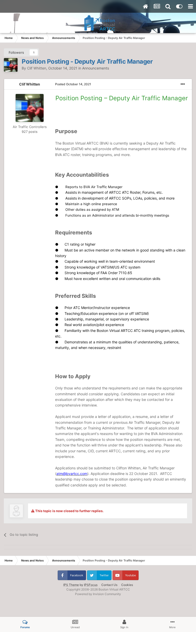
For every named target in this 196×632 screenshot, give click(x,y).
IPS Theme (71, 585)
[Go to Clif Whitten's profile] (11, 65)
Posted (73, 84)
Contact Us (109, 585)
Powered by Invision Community (98, 594)
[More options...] (183, 84)
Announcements (95, 68)
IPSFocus (90, 585)
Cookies (127, 585)
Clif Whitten (36, 68)
